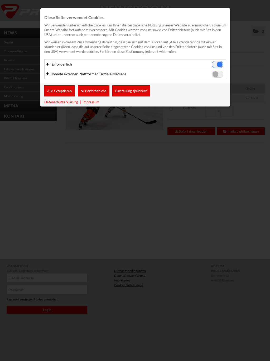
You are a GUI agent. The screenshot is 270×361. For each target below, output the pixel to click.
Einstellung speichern (131, 91)
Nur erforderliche (94, 91)
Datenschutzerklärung (61, 102)
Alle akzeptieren (59, 91)
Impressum (91, 102)
